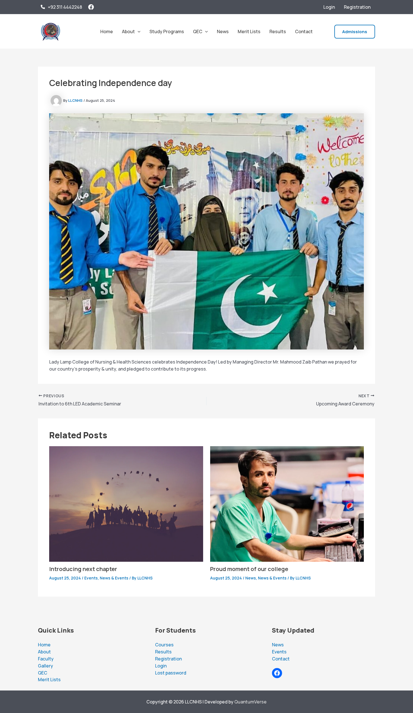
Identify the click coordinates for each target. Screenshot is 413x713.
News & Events (114, 578)
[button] (137, 31)
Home (106, 31)
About (44, 652)
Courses (164, 645)
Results (277, 31)
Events (91, 578)
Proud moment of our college (249, 569)
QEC (42, 673)
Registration (357, 7)
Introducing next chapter (83, 569)
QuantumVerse (250, 702)
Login (329, 7)
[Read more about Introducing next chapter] (126, 503)
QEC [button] (197, 31)
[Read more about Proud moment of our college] (287, 503)
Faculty (46, 659)
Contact (304, 31)
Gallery (45, 666)
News (223, 31)
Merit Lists (249, 31)
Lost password (170, 673)
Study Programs (166, 31)
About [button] (128, 31)
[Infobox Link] (61, 7)
